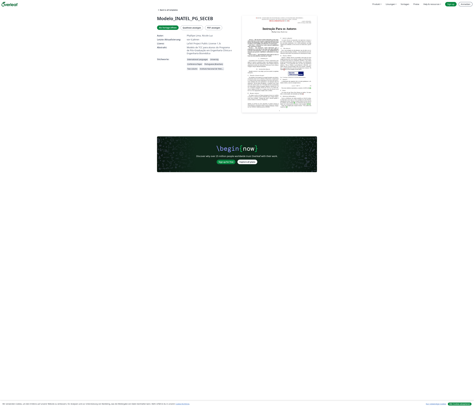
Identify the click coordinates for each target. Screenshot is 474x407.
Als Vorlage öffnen (168, 27)
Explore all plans (247, 162)
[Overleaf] (9, 4)
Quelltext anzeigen (192, 27)
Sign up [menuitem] (450, 4)
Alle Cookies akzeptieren (459, 404)
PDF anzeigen (213, 27)
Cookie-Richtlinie (182, 404)
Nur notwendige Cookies (436, 404)
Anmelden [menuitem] (465, 4)
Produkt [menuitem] (376, 4)
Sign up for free (226, 162)
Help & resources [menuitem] (431, 4)
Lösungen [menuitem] (390, 4)
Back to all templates (168, 10)
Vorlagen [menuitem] (405, 4)
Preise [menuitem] (416, 4)
